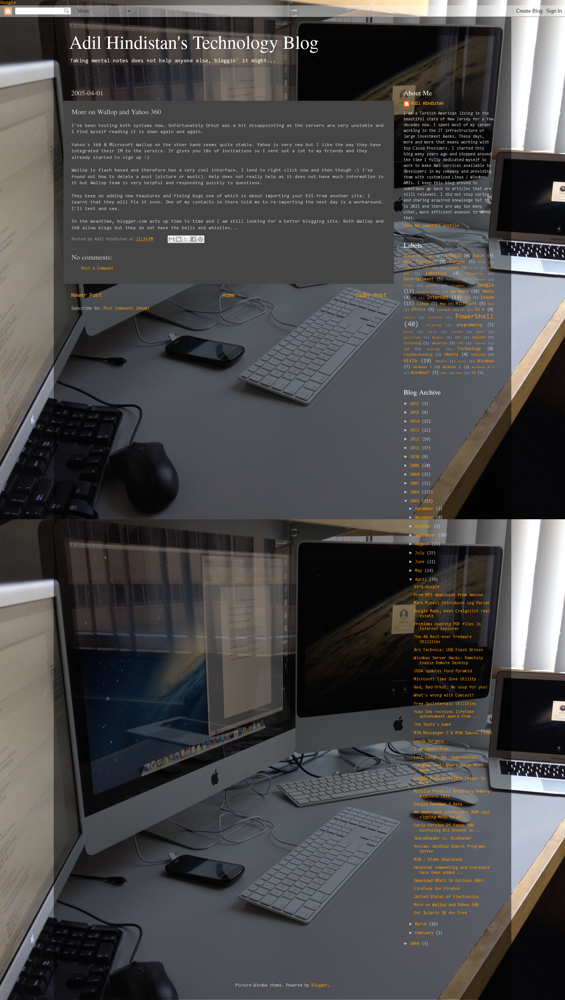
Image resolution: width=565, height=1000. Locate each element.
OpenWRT (444, 310)
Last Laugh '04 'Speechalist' (446, 757)
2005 (416, 501)
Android (453, 256)
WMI (444, 373)
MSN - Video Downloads (438, 860)
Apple (478, 256)
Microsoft (466, 304)
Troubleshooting (418, 355)
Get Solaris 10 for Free (440, 913)
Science (478, 338)
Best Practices (420, 262)
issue (487, 297)
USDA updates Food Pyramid (443, 671)
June (421, 562)
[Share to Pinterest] (200, 239)
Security (439, 343)
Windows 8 (452, 367)
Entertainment (419, 279)
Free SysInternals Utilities (445, 704)
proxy (408, 331)
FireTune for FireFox (437, 889)
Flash (408, 285)
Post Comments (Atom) (126, 309)
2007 (416, 484)
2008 (416, 475)
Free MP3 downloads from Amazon (448, 595)
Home (229, 295)
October (424, 527)
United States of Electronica (446, 897)
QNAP (480, 331)
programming (469, 325)
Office (418, 310)
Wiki (462, 361)
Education (436, 274)
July (421, 553)
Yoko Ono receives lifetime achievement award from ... (447, 714)
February (425, 933)
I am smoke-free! (432, 749)
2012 (416, 439)
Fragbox (458, 285)
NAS (491, 304)
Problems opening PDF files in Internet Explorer (447, 627)
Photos (409, 317)
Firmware (478, 279)
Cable (408, 268)
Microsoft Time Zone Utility (445, 679)
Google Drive (428, 291)
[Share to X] (186, 239)
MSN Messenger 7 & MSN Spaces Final (453, 733)
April (422, 580)
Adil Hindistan (427, 104)
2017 (416, 404)
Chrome (453, 268)
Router (438, 337)
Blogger (457, 262)
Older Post (371, 295)
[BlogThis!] (179, 239)
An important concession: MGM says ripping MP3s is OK (452, 815)
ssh (406, 349)
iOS (467, 298)
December (425, 509)
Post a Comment (97, 269)
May (419, 571)
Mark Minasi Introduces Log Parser (452, 603)
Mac (443, 304)
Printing (433, 325)
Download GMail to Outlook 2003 (448, 881)
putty (432, 331)
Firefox (453, 279)
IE (415, 298)
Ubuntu (451, 355)
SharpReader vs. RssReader (443, 839)
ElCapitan (474, 273)
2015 (416, 413)
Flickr (432, 285)
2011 (416, 448)
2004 (416, 944)
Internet (437, 297)
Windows (486, 361)
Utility (478, 355)
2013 (416, 430)
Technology (469, 349)
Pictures (435, 317)
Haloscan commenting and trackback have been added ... (452, 870)
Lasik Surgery (429, 741)
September (426, 535)
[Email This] (171, 239)
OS (463, 310)
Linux (423, 304)
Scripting (412, 343)
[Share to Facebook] (193, 239)
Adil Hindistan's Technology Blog (194, 41)
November (425, 518)
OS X (480, 310)
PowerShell (474, 316)
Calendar (430, 268)
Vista (410, 360)
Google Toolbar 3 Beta (438, 804)
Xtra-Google (426, 587)
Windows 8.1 (483, 367)
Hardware (459, 292)
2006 (416, 492)
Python (456, 331)
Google (8, 2)
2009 (416, 466)
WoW (459, 373)
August (423, 544)
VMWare (441, 361)
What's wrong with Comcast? (444, 695)
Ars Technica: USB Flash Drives (448, 650)
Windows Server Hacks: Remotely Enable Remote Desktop (448, 660)
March (422, 924)
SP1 (461, 343)
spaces (480, 343)
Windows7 (420, 373)
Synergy (433, 349)
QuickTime (412, 337)
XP (474, 373)
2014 (416, 422)
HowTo (488, 292)
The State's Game (432, 725)
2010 (416, 457)
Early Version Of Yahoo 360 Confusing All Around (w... (447, 828)
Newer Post (86, 295)
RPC (458, 337)
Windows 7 (423, 367)
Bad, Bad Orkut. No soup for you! (451, 687)
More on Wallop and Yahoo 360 (446, 905)
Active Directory (419, 256)
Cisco (474, 268)
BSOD (482, 262)
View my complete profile (431, 226)
